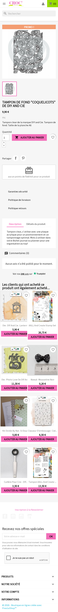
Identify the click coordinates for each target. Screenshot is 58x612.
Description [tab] (15, 223)
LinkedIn (29, 516)
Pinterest (23, 158)
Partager (16, 158)
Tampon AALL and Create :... (42, 481)
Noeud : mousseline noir (42, 379)
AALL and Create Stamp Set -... (42, 327)
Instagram (21, 516)
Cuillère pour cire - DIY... (15, 481)
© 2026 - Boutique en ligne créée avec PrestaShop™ (22, 606)
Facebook (5, 516)
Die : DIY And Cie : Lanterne (16, 325)
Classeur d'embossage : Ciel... (42, 430)
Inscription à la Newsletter (29, 509)
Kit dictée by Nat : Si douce (15, 430)
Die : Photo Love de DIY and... (15, 379)
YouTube (13, 516)
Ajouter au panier (29, 137)
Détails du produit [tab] (36, 223)
